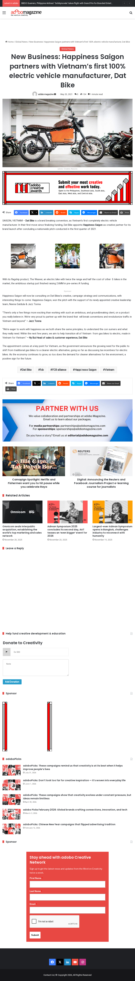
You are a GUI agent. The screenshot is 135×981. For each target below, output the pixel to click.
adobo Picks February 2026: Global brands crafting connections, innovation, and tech (75, 809)
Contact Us (48, 975)
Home (10, 42)
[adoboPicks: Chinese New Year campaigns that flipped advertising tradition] (11, 829)
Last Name (36, 891)
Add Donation (12, 681)
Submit (35, 935)
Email (33, 904)
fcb (42, 369)
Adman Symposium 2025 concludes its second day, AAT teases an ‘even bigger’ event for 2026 (67, 531)
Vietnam (109, 369)
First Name (36, 878)
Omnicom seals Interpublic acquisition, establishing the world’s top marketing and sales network (22, 531)
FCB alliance (59, 369)
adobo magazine (46, 94)
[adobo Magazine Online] (26, 12)
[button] (23, 258)
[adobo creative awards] (67, 188)
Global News (21, 42)
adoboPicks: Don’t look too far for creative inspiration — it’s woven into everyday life (74, 780)
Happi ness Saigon (85, 369)
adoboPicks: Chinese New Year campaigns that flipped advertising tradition (69, 824)
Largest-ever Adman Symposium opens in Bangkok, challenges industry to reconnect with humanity (112, 531)
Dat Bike (27, 369)
